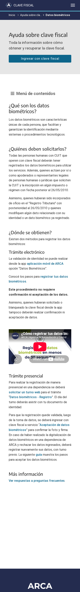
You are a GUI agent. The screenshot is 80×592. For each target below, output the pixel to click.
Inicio (12, 15)
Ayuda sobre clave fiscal (35, 15)
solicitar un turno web (24, 392)
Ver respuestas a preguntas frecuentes (37, 481)
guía (39, 454)
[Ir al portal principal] (9, 5)
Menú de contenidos (34, 93)
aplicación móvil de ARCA (45, 263)
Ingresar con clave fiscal (40, 58)
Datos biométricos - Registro (31, 397)
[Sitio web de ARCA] (40, 586)
